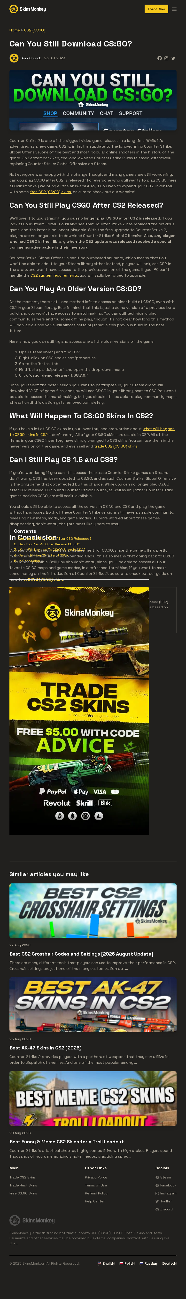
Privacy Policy (96, 1177)
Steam (165, 1177)
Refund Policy (96, 1193)
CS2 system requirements (54, 275)
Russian (151, 1263)
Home (14, 30)
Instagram (168, 1193)
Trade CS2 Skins (22, 1177)
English (108, 1263)
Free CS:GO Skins (23, 1193)
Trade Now (156, 9)
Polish (129, 1263)
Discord (166, 1209)
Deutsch (169, 1263)
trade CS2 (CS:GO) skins (116, 446)
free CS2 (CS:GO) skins (50, 191)
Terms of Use (96, 1185)
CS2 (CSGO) (34, 30)
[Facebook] (160, 58)
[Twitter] (173, 58)
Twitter (166, 1201)
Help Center (95, 1201)
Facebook (168, 1185)
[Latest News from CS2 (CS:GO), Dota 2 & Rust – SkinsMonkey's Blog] (27, 9)
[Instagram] (166, 58)
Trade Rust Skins (23, 1185)
